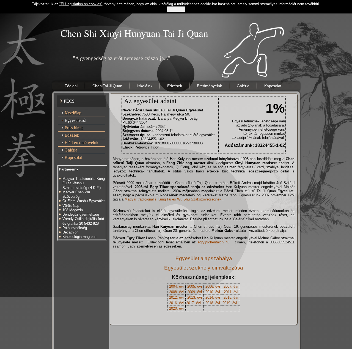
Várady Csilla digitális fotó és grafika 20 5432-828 (83, 221)
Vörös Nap (70, 206)
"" (81, 4)
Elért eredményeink (81, 142)
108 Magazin (72, 210)
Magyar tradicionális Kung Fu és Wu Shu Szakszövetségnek (173, 199)
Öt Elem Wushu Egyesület (83, 201)
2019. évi (229, 303)
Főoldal (71, 86)
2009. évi (194, 292)
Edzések (174, 86)
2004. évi (176, 286)
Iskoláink (144, 86)
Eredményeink (209, 86)
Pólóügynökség (74, 228)
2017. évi (193, 303)
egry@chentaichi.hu (213, 242)
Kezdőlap (73, 113)
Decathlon (70, 232)
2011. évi (231, 292)
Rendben (176, 9)
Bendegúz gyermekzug (80, 214)
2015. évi (231, 297)
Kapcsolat (272, 86)
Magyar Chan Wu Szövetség (76, 194)
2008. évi (176, 292)
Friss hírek (74, 127)
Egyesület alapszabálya (203, 258)
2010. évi (212, 292)
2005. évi (194, 286)
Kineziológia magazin (79, 237)
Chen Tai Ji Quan (107, 86)
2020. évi (176, 308)
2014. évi (212, 297)
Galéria (243, 86)
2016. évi (176, 303)
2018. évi (212, 303)
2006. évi (212, 286)
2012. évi (176, 297)
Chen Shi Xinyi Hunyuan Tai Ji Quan (134, 33)
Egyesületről (75, 120)
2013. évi (194, 297)
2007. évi (231, 286)
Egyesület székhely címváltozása (203, 268)
